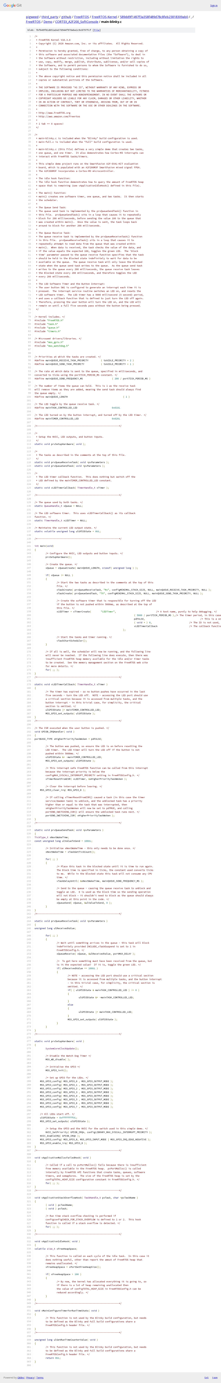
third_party (49, 17)
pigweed (32, 17)
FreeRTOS (81, 17)
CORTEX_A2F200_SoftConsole (76, 22)
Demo (48, 22)
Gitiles (20, 1377)
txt (206, 1377)
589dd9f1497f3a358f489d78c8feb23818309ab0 (154, 17)
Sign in (214, 5)
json (215, 1377)
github (66, 17)
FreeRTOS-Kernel (104, 17)
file (96, 30)
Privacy (30, 1377)
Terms (40, 1377)
